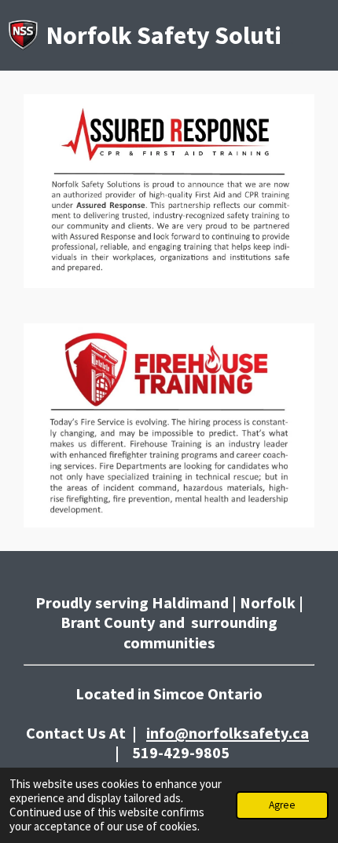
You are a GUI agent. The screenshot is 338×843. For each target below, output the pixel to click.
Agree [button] (282, 805)
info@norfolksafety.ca (227, 733)
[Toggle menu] (320, 35)
